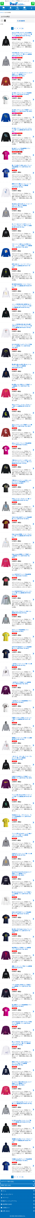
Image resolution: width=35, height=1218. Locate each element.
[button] (2, 3)
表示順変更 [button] (22, 21)
